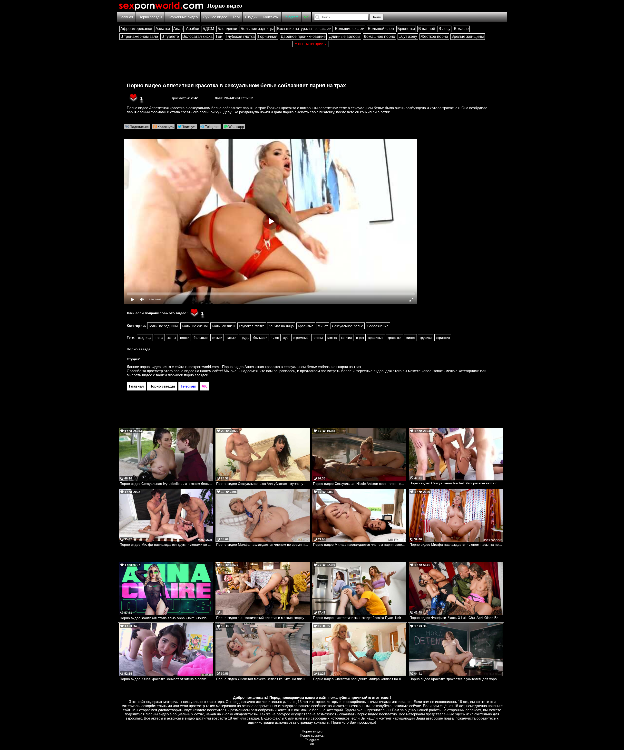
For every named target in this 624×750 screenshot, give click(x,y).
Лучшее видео (215, 17)
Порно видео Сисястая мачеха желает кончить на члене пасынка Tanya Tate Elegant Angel (263, 679)
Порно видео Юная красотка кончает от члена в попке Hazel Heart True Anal (166, 679)
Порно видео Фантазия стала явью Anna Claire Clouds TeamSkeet (166, 618)
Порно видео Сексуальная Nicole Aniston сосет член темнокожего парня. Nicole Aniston (359, 484)
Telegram (291, 17)
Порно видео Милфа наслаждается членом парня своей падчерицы (359, 544)
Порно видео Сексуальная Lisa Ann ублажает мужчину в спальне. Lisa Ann (263, 484)
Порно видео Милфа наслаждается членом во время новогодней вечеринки (263, 544)
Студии (251, 17)
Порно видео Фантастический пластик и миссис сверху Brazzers (263, 618)
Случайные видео (182, 17)
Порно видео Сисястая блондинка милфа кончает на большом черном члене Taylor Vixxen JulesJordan (359, 679)
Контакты (271, 17)
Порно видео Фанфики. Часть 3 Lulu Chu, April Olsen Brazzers (456, 618)
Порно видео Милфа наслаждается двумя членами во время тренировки (166, 544)
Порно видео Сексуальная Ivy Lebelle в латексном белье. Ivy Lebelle (166, 484)
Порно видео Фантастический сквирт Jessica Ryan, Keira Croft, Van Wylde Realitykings (359, 618)
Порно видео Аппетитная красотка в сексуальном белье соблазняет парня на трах (236, 85)
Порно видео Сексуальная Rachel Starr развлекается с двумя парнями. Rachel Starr (456, 483)
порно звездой (196, 375)
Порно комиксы (312, 735)
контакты (321, 722)
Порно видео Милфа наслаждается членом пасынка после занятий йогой (456, 544)
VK (306, 17)
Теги (236, 17)
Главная (126, 17)
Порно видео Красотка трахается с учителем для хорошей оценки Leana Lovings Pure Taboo (456, 679)
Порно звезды (150, 17)
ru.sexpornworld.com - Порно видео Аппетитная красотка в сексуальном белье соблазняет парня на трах (273, 367)
